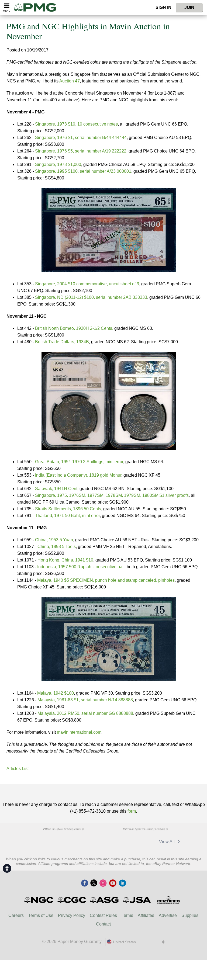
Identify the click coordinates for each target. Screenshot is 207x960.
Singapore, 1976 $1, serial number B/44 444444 (81, 137)
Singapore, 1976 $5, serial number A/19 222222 (80, 151)
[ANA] (36, 839)
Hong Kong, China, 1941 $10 (65, 560)
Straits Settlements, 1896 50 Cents (68, 509)
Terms (127, 915)
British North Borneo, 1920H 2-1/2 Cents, (74, 328)
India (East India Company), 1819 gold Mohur (78, 475)
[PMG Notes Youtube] (113, 883)
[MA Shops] (119, 841)
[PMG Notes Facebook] (85, 883)
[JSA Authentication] (137, 900)
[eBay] (145, 841)
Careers (16, 915)
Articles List (17, 768)
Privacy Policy (71, 915)
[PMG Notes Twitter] (93, 883)
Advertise (168, 915)
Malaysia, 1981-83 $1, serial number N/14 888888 (85, 700)
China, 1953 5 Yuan (54, 540)
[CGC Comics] (72, 900)
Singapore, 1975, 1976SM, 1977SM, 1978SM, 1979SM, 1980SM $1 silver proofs (112, 495)
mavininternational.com (79, 732)
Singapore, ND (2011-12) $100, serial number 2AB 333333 (91, 297)
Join (189, 7)
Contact (103, 924)
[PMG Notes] (37, 7)
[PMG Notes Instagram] (103, 883)
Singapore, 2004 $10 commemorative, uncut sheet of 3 (87, 284)
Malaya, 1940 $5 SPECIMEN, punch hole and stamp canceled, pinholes (106, 580)
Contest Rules (103, 915)
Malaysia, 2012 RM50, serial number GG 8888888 (85, 713)
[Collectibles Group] (168, 900)
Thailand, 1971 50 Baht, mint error (67, 515)
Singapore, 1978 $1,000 (58, 164)
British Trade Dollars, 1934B (62, 341)
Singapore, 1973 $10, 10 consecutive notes (76, 124)
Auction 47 (69, 81)
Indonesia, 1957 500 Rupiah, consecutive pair (81, 566)
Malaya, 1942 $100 (55, 693)
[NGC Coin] (39, 900)
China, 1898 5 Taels (56, 546)
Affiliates (146, 915)
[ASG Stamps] (104, 900)
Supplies (189, 915)
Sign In (163, 7)
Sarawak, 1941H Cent (56, 488)
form (131, 811)
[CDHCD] (91, 839)
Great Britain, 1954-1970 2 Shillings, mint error (79, 461)
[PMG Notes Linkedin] (122, 883)
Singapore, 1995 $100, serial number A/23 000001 (83, 171)
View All (167, 841)
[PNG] (63, 839)
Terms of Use (40, 915)
